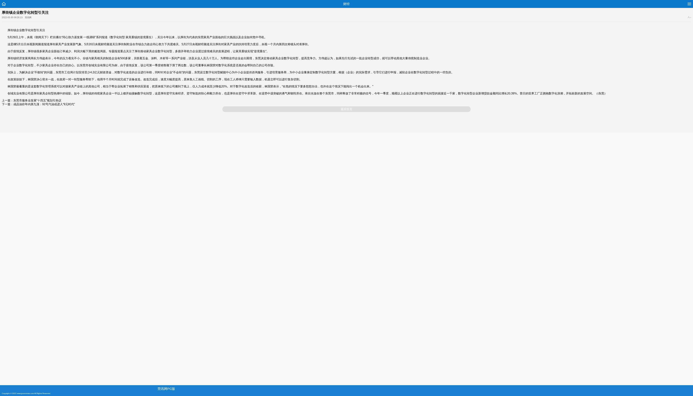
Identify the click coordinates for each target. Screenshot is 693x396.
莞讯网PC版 (166, 389)
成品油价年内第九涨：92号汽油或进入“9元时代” (44, 104)
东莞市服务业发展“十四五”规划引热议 (37, 100)
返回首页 (346, 109)
